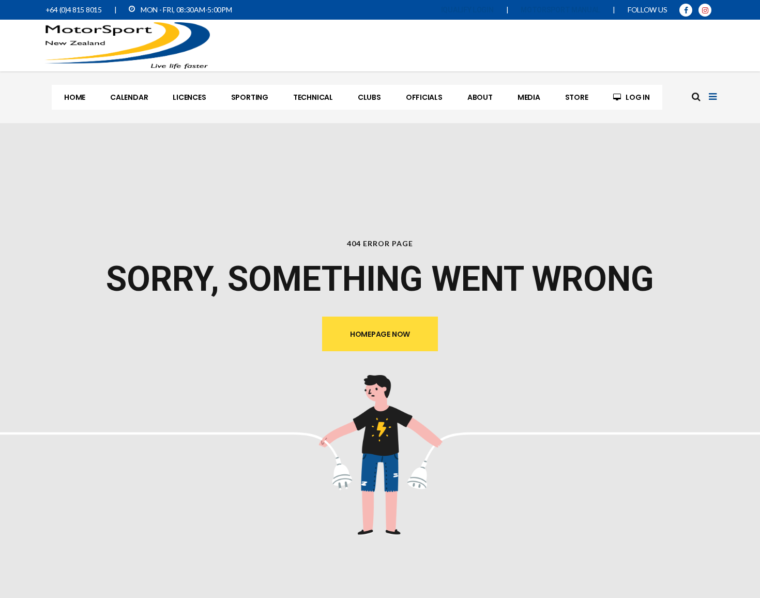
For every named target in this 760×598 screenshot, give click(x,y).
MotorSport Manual (560, 10)
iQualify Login (467, 10)
